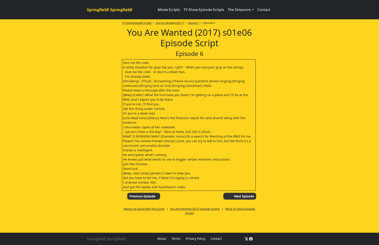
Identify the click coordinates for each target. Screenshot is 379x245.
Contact (263, 9)
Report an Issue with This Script (144, 209)
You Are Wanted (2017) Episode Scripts (195, 209)
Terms (176, 238)
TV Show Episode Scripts (204, 9)
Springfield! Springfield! (109, 9)
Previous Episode (142, 196)
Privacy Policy (195, 238)
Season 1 (193, 23)
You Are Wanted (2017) (170, 23)
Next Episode (244, 196)
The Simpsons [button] (239, 9)
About (161, 238)
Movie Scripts (169, 9)
